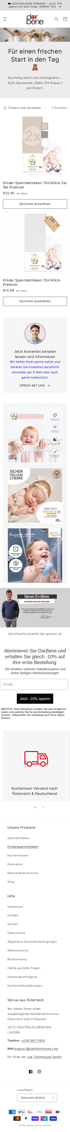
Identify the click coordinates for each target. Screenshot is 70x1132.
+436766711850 (33, 1040)
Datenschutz (16, 933)
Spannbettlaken (18, 838)
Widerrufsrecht (17, 950)
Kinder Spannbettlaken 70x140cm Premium (31, 282)
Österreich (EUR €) (33, 1097)
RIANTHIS (46, 1125)
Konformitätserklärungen (24, 985)
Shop (11, 882)
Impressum (15, 906)
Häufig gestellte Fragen (24, 968)
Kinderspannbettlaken (23, 846)
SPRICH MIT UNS (32, 385)
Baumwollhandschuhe (22, 873)
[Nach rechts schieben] (43, 807)
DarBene (30, 1125)
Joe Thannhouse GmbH (44, 1057)
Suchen (12, 924)
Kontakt (12, 915)
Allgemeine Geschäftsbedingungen (32, 941)
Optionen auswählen (35, 204)
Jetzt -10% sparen (35, 699)
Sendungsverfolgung (22, 977)
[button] (5, 19)
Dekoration (15, 864)
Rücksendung (17, 959)
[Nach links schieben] (26, 807)
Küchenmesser (18, 855)
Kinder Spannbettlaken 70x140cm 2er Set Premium (35, 185)
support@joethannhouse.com (36, 1048)
